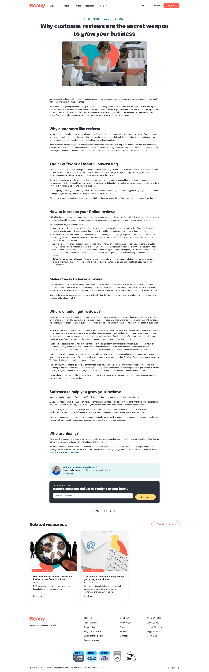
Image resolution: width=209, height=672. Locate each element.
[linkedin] (110, 511)
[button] (55, 6)
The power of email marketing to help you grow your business (104, 578)
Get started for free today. (67, 452)
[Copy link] (101, 511)
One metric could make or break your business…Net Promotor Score (52, 578)
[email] (105, 511)
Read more (37, 596)
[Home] (37, 6)
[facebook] (114, 511)
